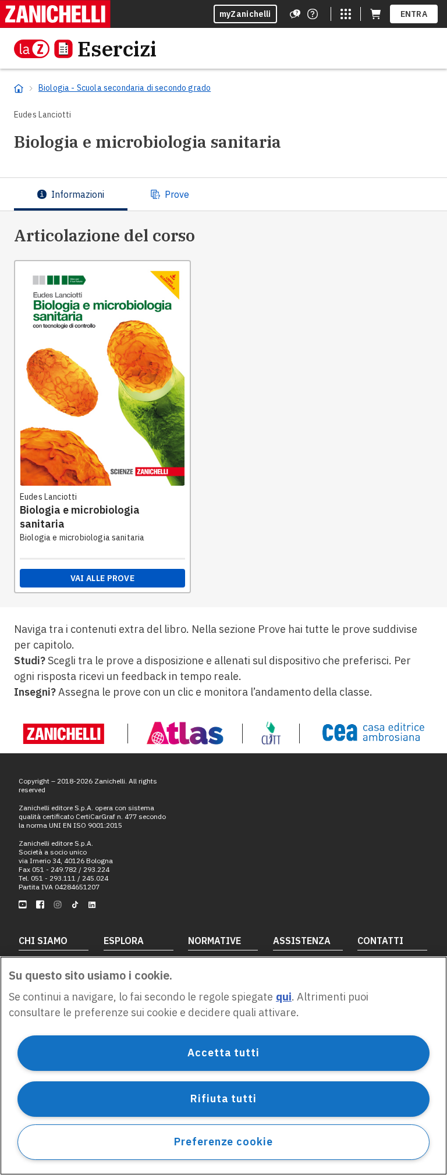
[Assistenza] (295, 14)
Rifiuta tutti (223, 1098)
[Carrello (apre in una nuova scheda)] (375, 14)
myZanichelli (245, 14)
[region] (223, 1065)
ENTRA (414, 14)
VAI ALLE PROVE (102, 578)
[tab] (70, 194)
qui (284, 996)
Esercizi (117, 48)
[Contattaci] (312, 14)
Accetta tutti (223, 1052)
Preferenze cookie (223, 1141)
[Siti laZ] (345, 14)
